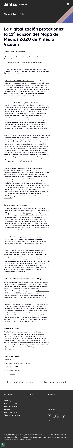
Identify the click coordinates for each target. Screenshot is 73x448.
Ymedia (12, 374)
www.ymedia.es (9, 359)
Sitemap (52, 395)
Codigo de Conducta (11, 404)
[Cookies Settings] (3, 445)
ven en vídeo (43, 128)
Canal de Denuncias (11, 406)
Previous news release (20, 382)
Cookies (7, 409)
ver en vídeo (27, 161)
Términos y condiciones (12, 415)
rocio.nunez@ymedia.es (22, 363)
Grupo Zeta (27, 213)
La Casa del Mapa (42, 291)
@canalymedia (14, 370)
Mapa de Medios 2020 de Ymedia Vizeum (19, 81)
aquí (31, 321)
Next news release (54, 382)
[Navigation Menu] (68, 4)
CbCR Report (8, 401)
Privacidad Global (10, 412)
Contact (30, 395)
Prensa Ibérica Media (27, 215)
